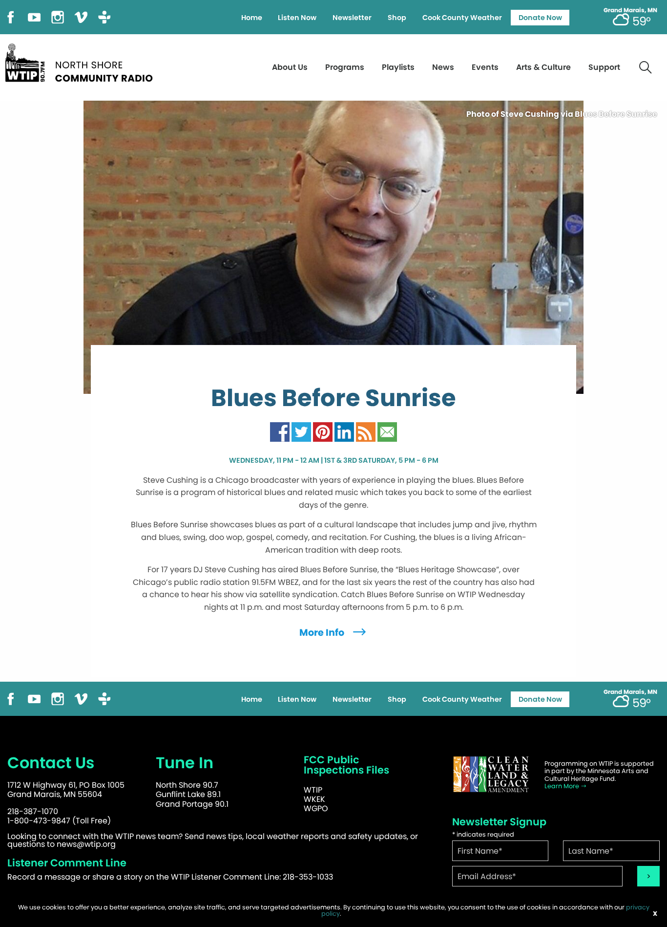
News (443, 67)
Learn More (562, 786)
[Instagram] (57, 16)
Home (251, 17)
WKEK (314, 799)
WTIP (313, 790)
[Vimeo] (81, 16)
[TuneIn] (104, 16)
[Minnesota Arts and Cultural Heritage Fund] (491, 774)
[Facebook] (10, 16)
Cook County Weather (462, 17)
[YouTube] (34, 16)
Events (485, 67)
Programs (344, 67)
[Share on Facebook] (280, 431)
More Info (322, 632)
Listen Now (297, 17)
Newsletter (352, 17)
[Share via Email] (387, 431)
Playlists (398, 67)
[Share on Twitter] (301, 431)
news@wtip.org (86, 844)
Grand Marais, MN (630, 10)
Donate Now (540, 17)
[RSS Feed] (365, 431)
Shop (397, 17)
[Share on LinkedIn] (344, 431)
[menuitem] (251, 17)
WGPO (316, 808)
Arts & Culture (543, 67)
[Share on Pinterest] (323, 431)
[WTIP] (82, 61)
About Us (290, 67)
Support (604, 67)
